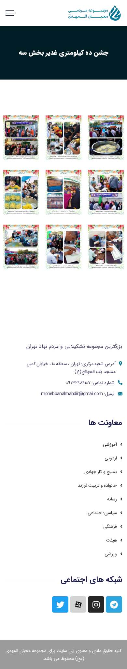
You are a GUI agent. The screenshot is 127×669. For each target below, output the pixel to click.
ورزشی (111, 554)
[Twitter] (60, 604)
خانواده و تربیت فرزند (97, 485)
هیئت (111, 540)
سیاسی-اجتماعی (102, 512)
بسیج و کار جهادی (100, 471)
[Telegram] (114, 604)
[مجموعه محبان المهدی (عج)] (95, 13)
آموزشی (110, 444)
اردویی (111, 458)
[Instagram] (96, 604)
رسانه (112, 499)
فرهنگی (110, 526)
